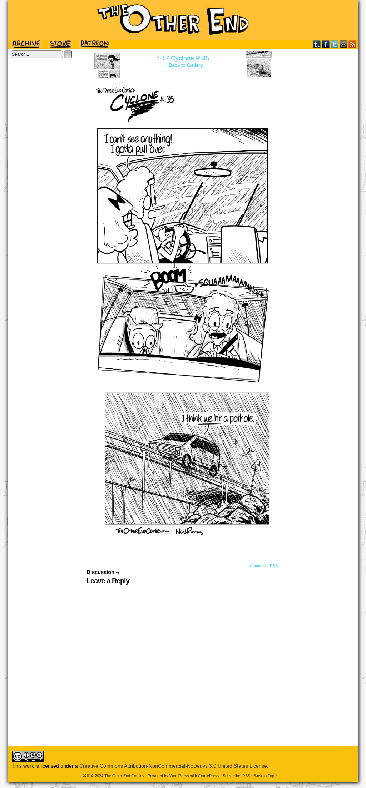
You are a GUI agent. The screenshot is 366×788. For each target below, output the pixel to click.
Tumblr (316, 44)
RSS (352, 44)
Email (343, 44)
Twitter (334, 44)
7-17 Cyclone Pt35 (182, 58)
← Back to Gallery (182, 65)
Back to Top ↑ (265, 776)
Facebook (325, 44)
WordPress (179, 776)
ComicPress (208, 776)
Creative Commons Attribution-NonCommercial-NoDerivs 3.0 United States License (173, 766)
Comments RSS (264, 566)
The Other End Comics (183, 20)
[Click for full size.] (183, 534)
